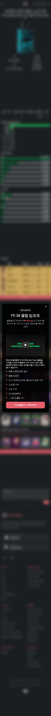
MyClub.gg (28, 320)
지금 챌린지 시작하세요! (25, 405)
